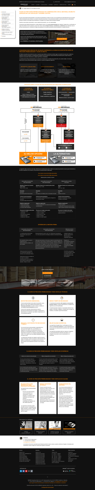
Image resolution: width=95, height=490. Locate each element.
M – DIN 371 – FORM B (56, 453)
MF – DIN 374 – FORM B (56, 456)
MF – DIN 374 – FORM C (56, 457)
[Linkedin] (21, 471)
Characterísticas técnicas (58, 461)
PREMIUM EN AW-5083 (40, 454)
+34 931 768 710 (57, 1)
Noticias (70, 461)
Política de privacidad (38, 482)
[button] (75, 5)
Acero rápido (22, 454)
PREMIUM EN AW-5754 (40, 460)
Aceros (32, 4)
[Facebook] (23, 471)
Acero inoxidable (23, 456)
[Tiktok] (31, 471)
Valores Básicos (72, 454)
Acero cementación (23, 458)
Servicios (56, 4)
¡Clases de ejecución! (24, 461)
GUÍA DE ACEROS (44, 4)
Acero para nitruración (24, 460)
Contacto (70, 452)
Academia (51, 4)
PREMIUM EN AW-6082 (40, 461)
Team (69, 457)
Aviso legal (31, 482)
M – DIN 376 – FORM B (56, 458)
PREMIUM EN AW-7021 (40, 457)
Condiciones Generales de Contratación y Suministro (55, 482)
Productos (21, 452)
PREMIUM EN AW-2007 (40, 453)
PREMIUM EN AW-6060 (40, 456)
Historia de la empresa (73, 456)
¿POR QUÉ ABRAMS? (72, 453)
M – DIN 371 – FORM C (56, 454)
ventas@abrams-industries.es (71, 1)
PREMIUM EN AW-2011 (40, 458)
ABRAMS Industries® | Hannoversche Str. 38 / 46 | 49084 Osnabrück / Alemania (31, 1)
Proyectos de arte (72, 458)
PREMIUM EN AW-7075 (40, 462)
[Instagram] (29, 471)
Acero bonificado (23, 457)
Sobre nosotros (63, 4)
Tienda (69, 4)
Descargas (70, 460)
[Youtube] (26, 471)
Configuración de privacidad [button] (48, 487)
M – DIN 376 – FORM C (56, 460)
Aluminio (38, 4)
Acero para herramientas (25, 453)
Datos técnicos (55, 462)
